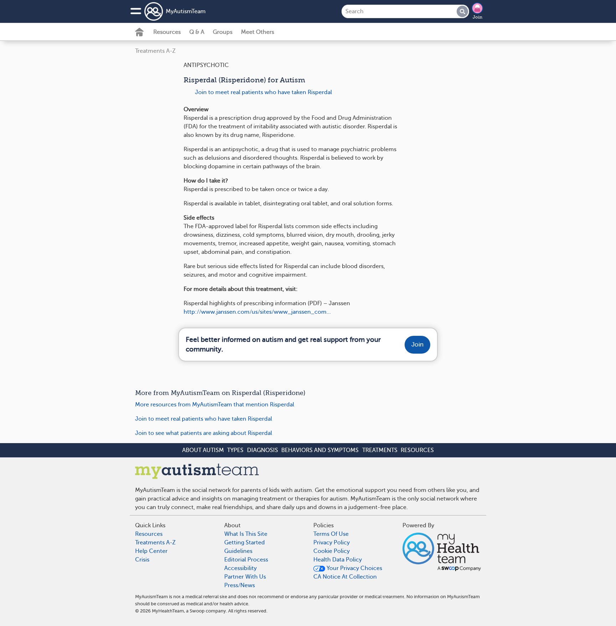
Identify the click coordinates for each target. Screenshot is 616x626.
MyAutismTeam (186, 11)
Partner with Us (245, 577)
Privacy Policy (331, 542)
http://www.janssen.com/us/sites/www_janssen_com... (257, 312)
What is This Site (245, 534)
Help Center (151, 551)
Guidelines (238, 551)
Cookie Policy (331, 551)
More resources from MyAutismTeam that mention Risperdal (214, 404)
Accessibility (240, 568)
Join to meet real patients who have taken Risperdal (263, 92)
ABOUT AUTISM (203, 450)
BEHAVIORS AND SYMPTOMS (320, 450)
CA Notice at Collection (345, 577)
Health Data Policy (337, 559)
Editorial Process (246, 559)
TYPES (235, 450)
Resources (167, 32)
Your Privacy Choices (353, 568)
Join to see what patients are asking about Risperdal (203, 433)
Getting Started (244, 542)
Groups (222, 32)
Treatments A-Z (155, 51)
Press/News (239, 585)
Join (477, 17)
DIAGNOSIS (262, 450)
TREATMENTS (379, 450)
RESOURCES (417, 450)
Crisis (142, 559)
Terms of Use (331, 534)
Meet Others (257, 32)
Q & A (196, 32)
